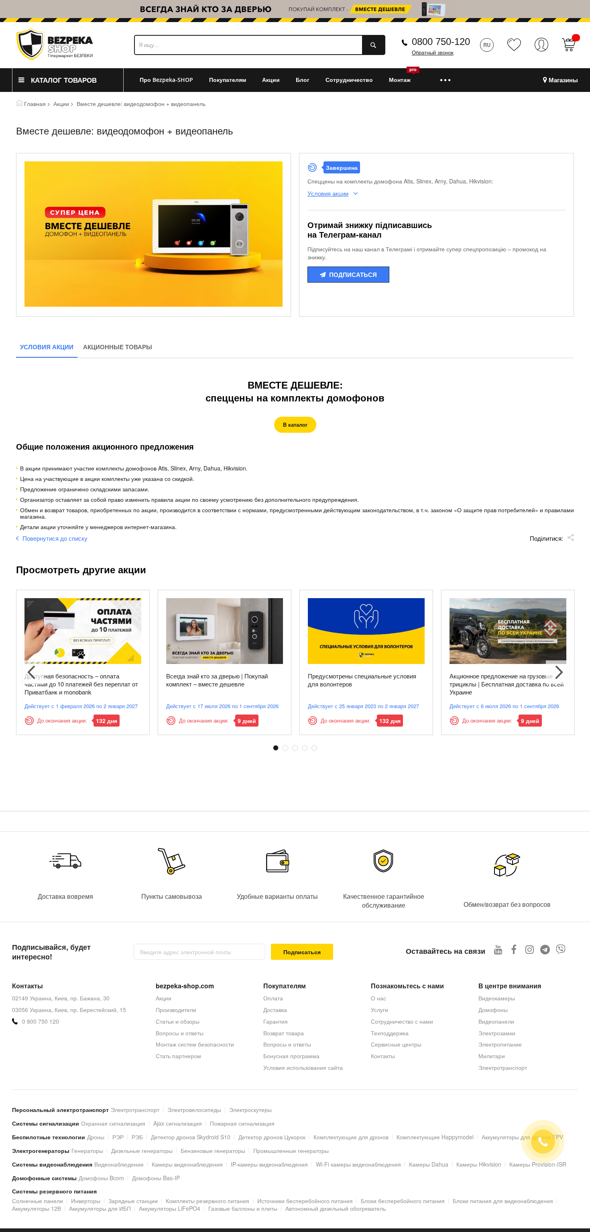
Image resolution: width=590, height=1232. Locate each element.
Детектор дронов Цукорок (271, 1137)
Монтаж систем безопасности (195, 1044)
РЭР (118, 1137)
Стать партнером (178, 1056)
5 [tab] (314, 748)
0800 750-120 (441, 41)
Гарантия (275, 1021)
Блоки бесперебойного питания (403, 1201)
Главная (35, 104)
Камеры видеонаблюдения (187, 1164)
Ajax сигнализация (177, 1123)
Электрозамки (496, 1033)
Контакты (383, 1056)
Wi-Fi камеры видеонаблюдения (358, 1164)
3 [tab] (295, 748)
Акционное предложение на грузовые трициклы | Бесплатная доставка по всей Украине (507, 684)
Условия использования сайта (303, 1067)
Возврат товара (283, 1033)
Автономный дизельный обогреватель (335, 1208)
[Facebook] (514, 949)
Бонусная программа (291, 1056)
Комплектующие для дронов (351, 1137)
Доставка (275, 1010)
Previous (32, 672)
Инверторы (85, 1201)
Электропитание (500, 1044)
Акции (61, 104)
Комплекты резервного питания (207, 1201)
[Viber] (561, 949)
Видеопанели (496, 1021)
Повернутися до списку (54, 538)
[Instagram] (530, 949)
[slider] (295, 11)
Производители (176, 1010)
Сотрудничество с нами (402, 1021)
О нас (378, 998)
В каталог (295, 424)
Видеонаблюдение (119, 1164)
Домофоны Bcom (101, 1178)
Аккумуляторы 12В (36, 1208)
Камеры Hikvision (478, 1164)
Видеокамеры (496, 998)
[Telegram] (545, 949)
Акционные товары (117, 346)
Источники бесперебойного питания (305, 1201)
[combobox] (260, 45)
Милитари (491, 1056)
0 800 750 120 (40, 1021)
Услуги (379, 1010)
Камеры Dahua (428, 1164)
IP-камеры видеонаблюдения (269, 1164)
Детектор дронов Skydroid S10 (190, 1137)
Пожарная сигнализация (242, 1123)
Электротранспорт (502, 1067)
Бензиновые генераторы (213, 1150)
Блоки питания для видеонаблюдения (503, 1201)
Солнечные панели (37, 1201)
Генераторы (87, 1150)
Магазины (563, 80)
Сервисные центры (396, 1044)
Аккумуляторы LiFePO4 (169, 1208)
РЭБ (137, 1137)
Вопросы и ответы (179, 1033)
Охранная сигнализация (113, 1123)
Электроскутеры (250, 1110)
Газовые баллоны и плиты (242, 1208)
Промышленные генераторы (291, 1150)
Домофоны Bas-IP (156, 1178)
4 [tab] (304, 748)
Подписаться (353, 274)
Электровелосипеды (194, 1110)
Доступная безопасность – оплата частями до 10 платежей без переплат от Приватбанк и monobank (81, 684)
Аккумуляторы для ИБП (100, 1208)
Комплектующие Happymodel (435, 1137)
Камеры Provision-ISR (537, 1164)
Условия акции (46, 346)
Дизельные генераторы (142, 1150)
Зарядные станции (133, 1201)
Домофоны (493, 1010)
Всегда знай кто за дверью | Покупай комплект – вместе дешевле (217, 680)
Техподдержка (390, 1033)
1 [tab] (276, 748)
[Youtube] (498, 949)
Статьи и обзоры (177, 1021)
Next (558, 672)
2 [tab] (285, 748)
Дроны (95, 1137)
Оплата (273, 998)
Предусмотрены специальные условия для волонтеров (362, 680)
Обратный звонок (433, 53)
